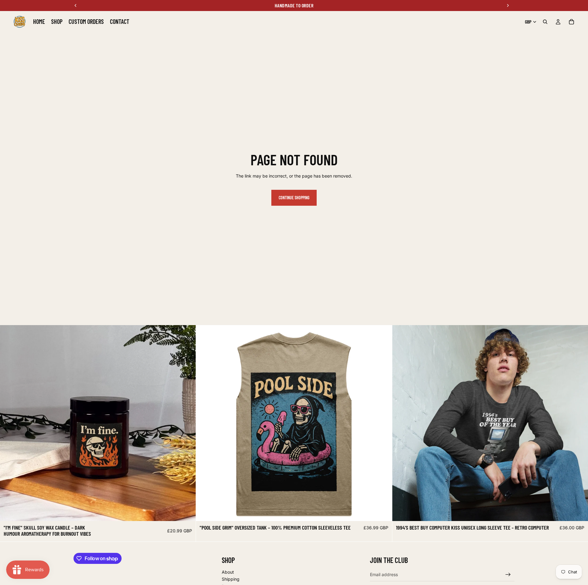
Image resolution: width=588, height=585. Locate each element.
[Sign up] (508, 574)
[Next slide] (186, 423)
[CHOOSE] (186, 511)
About (228, 572)
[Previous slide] (9, 423)
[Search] (545, 21)
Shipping (230, 579)
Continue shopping (294, 197)
